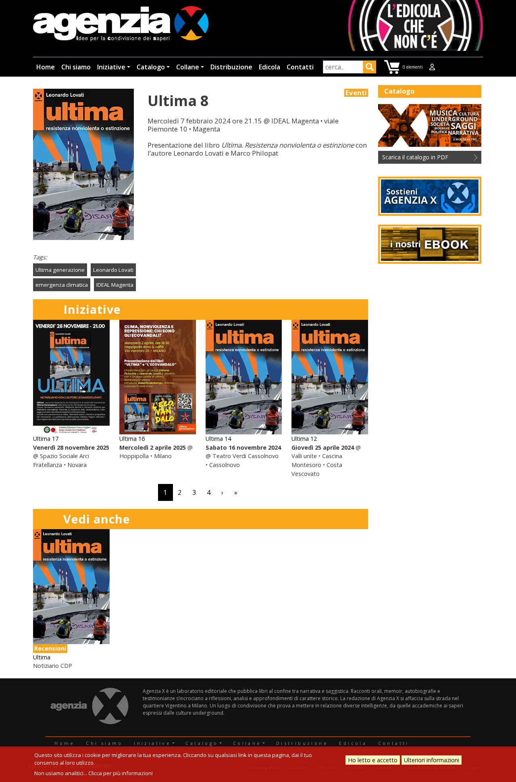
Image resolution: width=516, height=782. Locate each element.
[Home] (120, 24)
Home (45, 67)
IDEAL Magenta (114, 284)
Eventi (356, 93)
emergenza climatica (61, 284)
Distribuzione (231, 67)
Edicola (269, 67)
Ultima (41, 657)
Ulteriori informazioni (431, 760)
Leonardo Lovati (113, 269)
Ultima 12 (304, 438)
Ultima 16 (132, 438)
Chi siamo (76, 67)
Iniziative (111, 67)
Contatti (300, 67)
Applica (369, 68)
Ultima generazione (60, 269)
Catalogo (151, 67)
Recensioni (50, 648)
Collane (187, 67)
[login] (432, 67)
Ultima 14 (218, 438)
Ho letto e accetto (372, 760)
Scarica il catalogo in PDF (415, 157)
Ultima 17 (45, 438)
